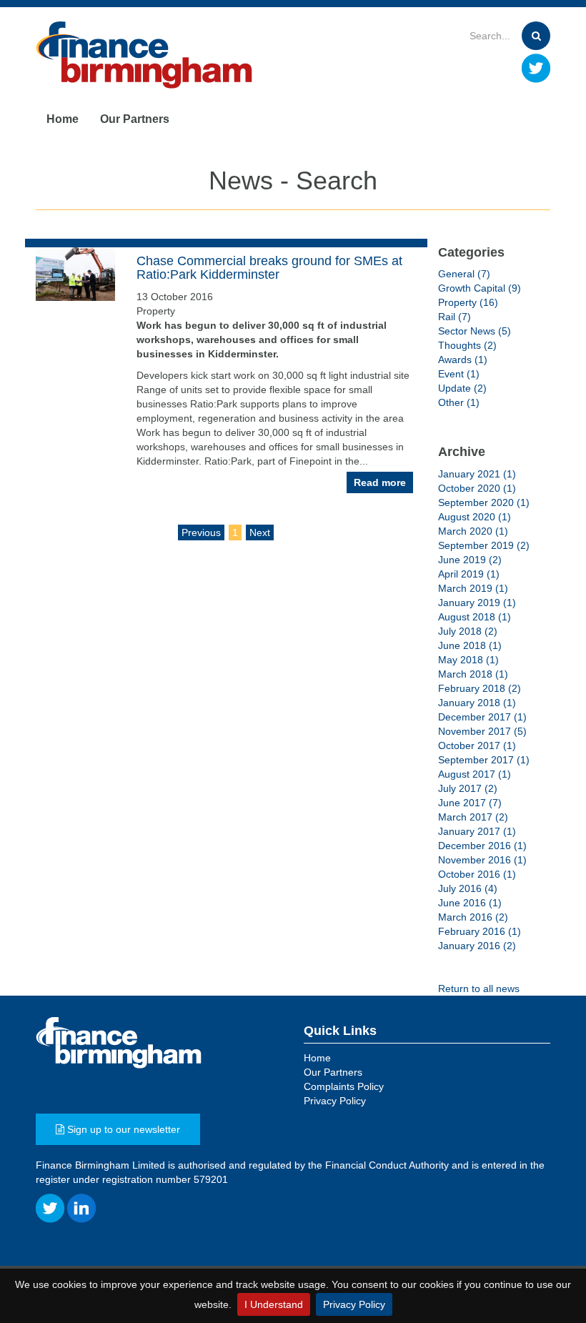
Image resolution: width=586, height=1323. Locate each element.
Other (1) (459, 402)
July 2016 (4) (467, 888)
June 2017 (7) (470, 802)
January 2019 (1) (477, 602)
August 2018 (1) (474, 617)
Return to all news (479, 988)
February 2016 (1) (479, 931)
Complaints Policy (344, 1086)
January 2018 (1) (477, 702)
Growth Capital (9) (479, 288)
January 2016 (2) (477, 945)
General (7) (464, 273)
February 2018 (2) (479, 688)
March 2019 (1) (473, 588)
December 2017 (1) (482, 717)
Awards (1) (462, 359)
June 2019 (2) (470, 559)
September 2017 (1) (484, 759)
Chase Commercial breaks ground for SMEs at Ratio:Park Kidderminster (269, 268)
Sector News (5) (474, 331)
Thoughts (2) (467, 345)
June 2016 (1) (470, 902)
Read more (380, 482)
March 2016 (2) (473, 917)
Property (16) (468, 302)
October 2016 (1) (477, 874)
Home (62, 119)
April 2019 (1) (469, 574)
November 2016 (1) (482, 860)
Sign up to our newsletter (122, 1129)
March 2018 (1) (473, 674)
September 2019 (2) (484, 545)
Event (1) (459, 374)
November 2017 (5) (482, 731)
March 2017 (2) (473, 817)
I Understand (273, 1304)
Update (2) (462, 388)
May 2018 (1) (468, 659)
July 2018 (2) (467, 631)
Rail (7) (454, 316)
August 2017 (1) (474, 774)
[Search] (536, 35)
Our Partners (134, 119)
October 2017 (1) (477, 745)
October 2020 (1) (477, 488)
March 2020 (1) (473, 531)
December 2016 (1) (482, 845)
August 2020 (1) (474, 516)
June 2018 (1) (470, 645)
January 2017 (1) (477, 831)
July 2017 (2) (467, 788)
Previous (201, 532)
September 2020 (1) (484, 502)
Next (259, 532)
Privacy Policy (354, 1304)
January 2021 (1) (477, 474)
